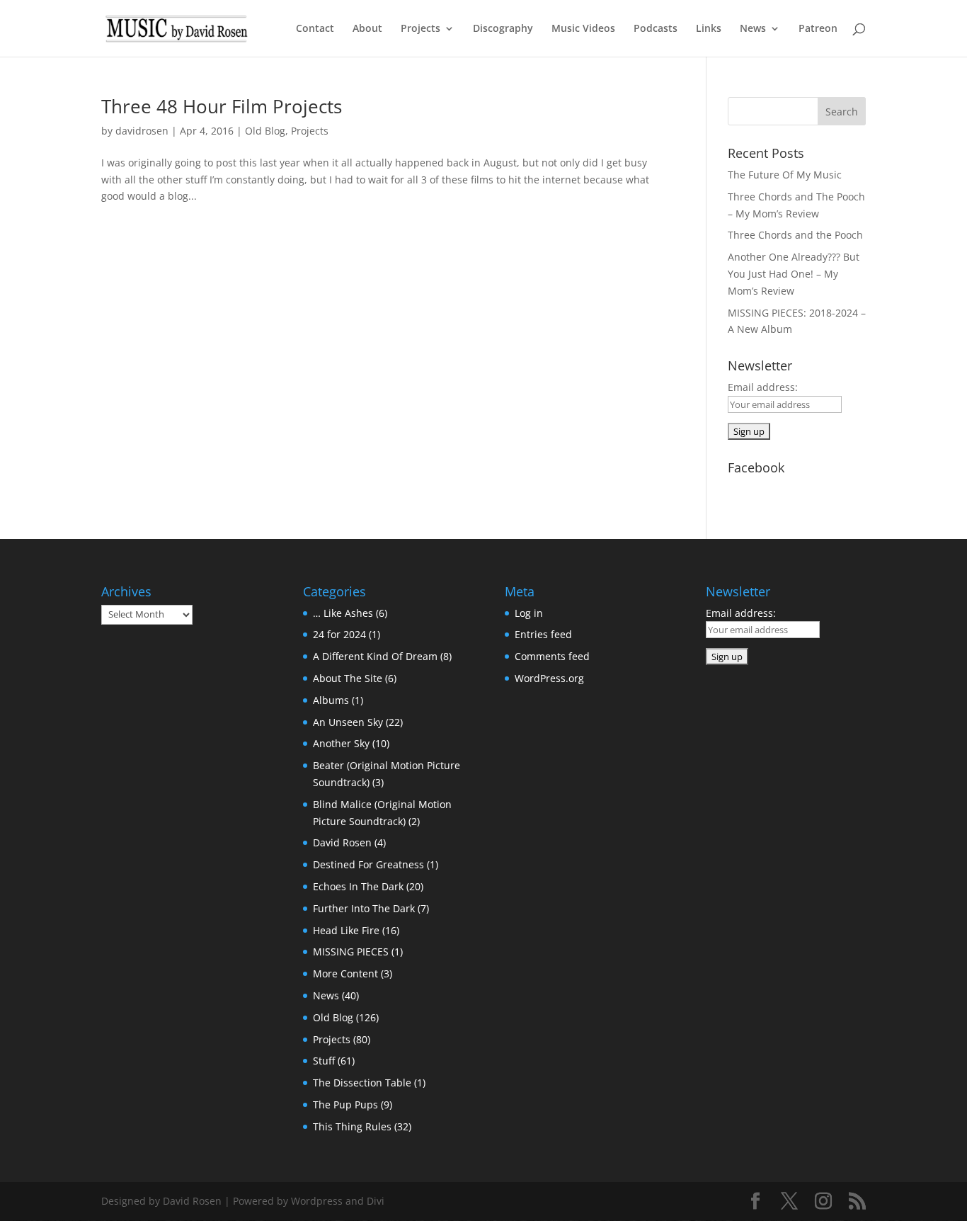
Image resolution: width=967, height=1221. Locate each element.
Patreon (818, 29)
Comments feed (552, 656)
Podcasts (655, 29)
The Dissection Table (362, 1082)
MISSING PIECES (351, 951)
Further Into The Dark (364, 908)
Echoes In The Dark (358, 886)
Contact (315, 29)
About (367, 29)
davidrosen (141, 130)
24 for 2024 (339, 634)
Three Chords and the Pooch (795, 235)
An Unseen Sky (348, 722)
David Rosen (342, 842)
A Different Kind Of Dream (375, 656)
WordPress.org (549, 678)
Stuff (324, 1060)
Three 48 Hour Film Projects (221, 106)
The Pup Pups (345, 1104)
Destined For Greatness (368, 864)
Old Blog (265, 130)
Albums (331, 700)
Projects (420, 29)
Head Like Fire (346, 930)
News (753, 29)
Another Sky (341, 743)
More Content (345, 973)
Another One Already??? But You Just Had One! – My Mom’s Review (793, 273)
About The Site (347, 678)
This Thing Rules (352, 1126)
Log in (529, 613)
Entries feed (543, 634)
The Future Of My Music (785, 174)
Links (708, 29)
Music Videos (583, 29)
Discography (503, 29)
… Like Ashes (343, 613)
